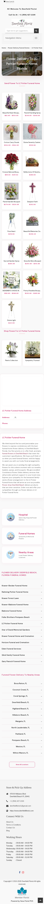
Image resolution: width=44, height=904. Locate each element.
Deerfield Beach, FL (20, 702)
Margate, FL (20, 721)
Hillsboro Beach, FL (20, 715)
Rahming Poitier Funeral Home (15, 592)
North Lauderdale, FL (20, 727)
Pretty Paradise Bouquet (33, 291)
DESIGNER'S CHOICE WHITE (12, 291)
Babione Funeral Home (12, 611)
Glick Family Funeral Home (13, 655)
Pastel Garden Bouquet (11, 202)
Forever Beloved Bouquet (12, 172)
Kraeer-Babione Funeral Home (15, 604)
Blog (8, 831)
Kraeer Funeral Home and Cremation (18, 636)
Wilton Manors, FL (20, 753)
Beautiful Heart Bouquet (12, 113)
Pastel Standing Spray (32, 113)
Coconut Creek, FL (21, 690)
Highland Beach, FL (20, 709)
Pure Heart (11, 231)
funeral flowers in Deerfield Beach (15, 453)
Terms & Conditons (13, 825)
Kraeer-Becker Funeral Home (14, 585)
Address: (6, 417)
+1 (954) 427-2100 (27, 15)
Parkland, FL (20, 734)
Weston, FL (20, 746)
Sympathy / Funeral (32, 360)
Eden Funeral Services (11, 649)
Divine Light (11, 320)
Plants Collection (11, 360)
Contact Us (10, 828)
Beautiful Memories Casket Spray (33, 231)
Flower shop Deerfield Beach (13, 485)
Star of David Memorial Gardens (16, 630)
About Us (9, 822)
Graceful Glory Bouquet (32, 261)
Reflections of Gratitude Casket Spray (33, 172)
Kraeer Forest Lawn (10, 598)
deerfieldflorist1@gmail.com (20, 806)
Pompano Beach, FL (20, 740)
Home (4, 48)
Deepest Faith (32, 202)
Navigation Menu (13, 38)
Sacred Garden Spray (11, 261)
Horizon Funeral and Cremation (15, 642)
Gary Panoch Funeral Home (14, 661)
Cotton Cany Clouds (11, 142)
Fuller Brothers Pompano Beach (16, 617)
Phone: (5, 423)
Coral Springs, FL (20, 696)
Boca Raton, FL (20, 683)
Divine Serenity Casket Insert (33, 142)
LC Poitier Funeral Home (12, 623)
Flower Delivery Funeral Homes (19, 48)
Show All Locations (22, 764)
